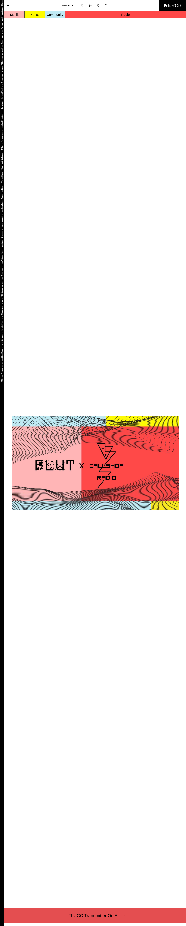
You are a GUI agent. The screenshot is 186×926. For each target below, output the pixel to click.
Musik (14, 14)
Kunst (34, 14)
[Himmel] (6, 6)
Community (55, 14)
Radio (125, 14)
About (68, 5)
